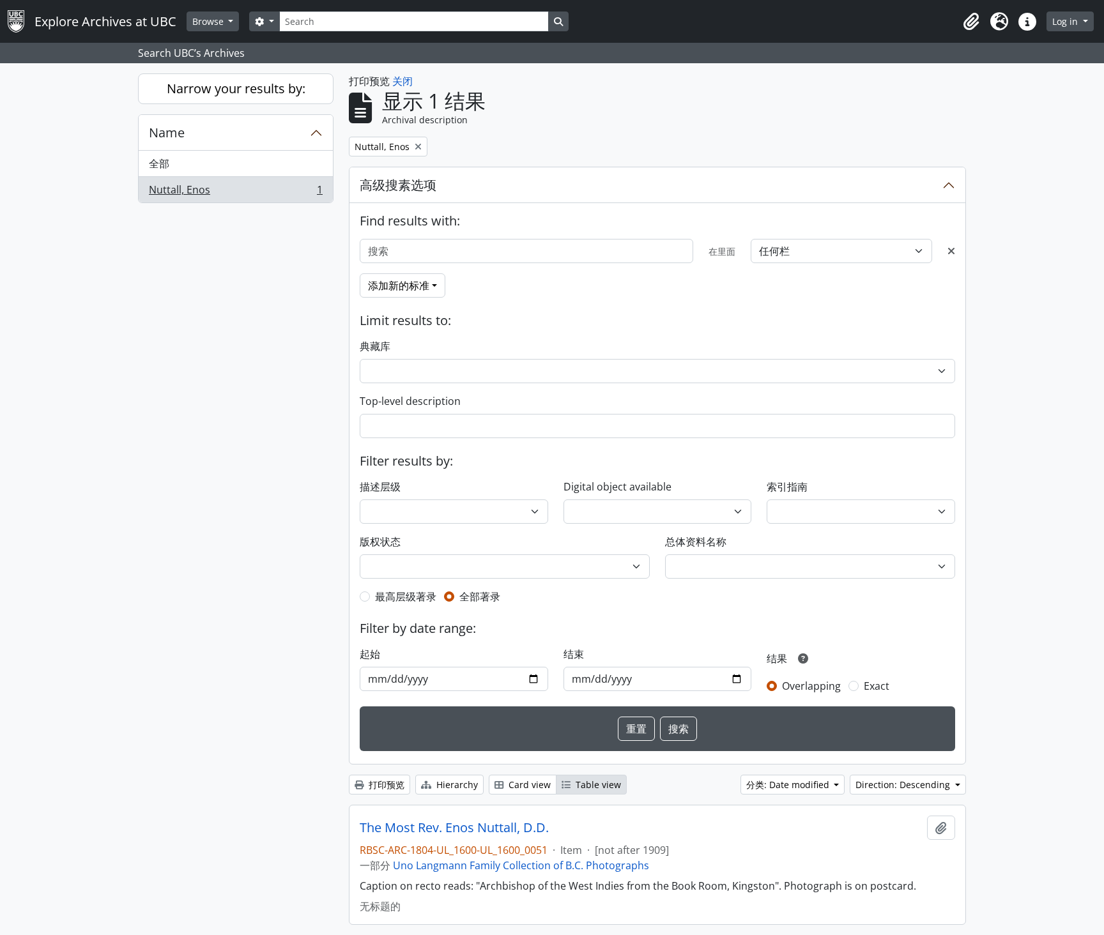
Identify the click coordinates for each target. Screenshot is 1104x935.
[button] (971, 22)
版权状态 (380, 542)
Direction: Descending (904, 785)
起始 (370, 654)
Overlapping (811, 686)
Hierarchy (456, 785)
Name (167, 132)
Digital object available (617, 487)
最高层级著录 (405, 596)
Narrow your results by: (236, 88)
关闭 (402, 81)
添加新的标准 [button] (398, 285)
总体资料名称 (695, 542)
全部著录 (479, 596)
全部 (159, 163)
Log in (1066, 21)
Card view (528, 785)
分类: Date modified (789, 785)
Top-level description (410, 401)
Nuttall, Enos (235, 192)
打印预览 (385, 785)
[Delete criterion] (951, 251)
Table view (597, 785)
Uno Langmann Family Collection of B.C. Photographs (521, 865)
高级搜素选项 (398, 185)
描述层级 (380, 487)
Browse (209, 21)
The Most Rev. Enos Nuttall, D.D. (454, 827)
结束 (574, 654)
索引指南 (787, 487)
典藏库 (375, 346)
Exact (876, 686)
